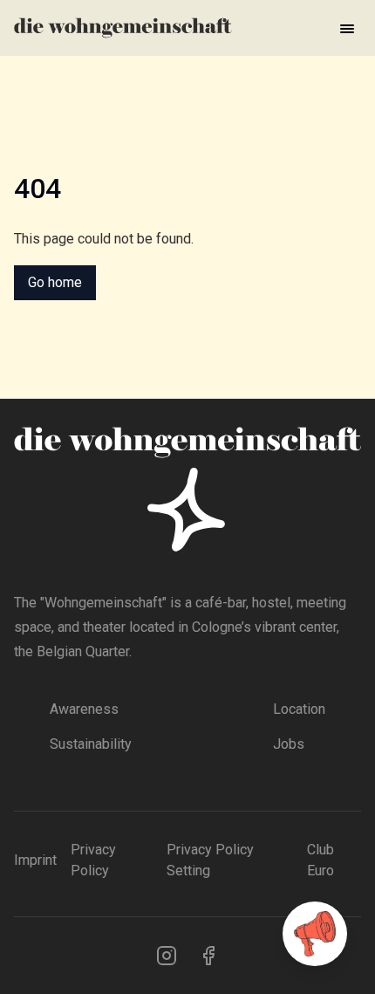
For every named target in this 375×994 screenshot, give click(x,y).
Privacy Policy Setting (210, 860)
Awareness (84, 709)
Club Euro (320, 860)
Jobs (288, 744)
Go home (55, 282)
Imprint (35, 860)
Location (299, 709)
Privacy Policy (93, 860)
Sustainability (91, 744)
